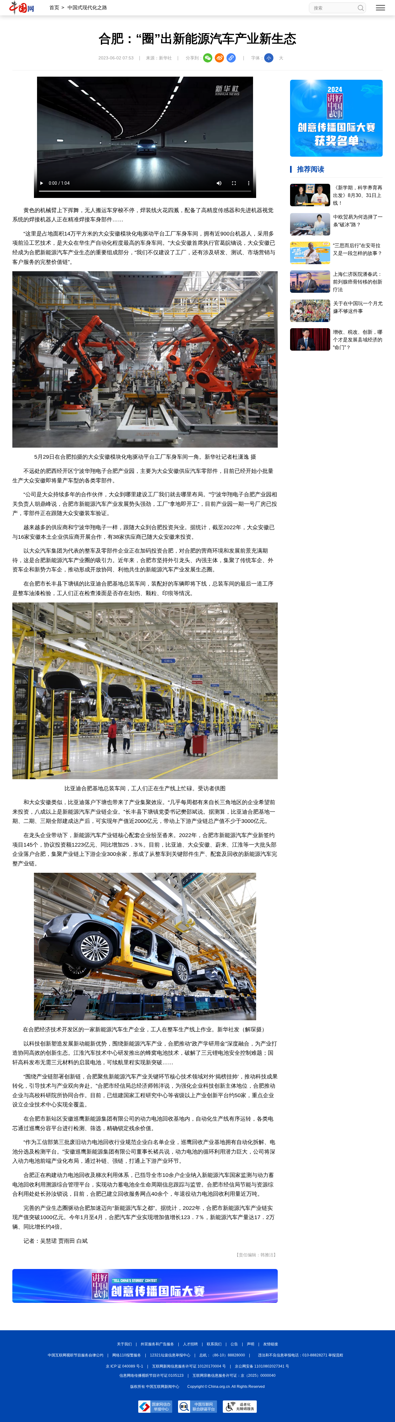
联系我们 (214, 1344)
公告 (234, 1344)
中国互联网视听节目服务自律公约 (75, 1355)
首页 (54, 7)
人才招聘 (190, 1344)
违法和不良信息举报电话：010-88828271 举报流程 (300, 1355)
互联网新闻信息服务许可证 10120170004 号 (189, 1366)
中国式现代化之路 (87, 7)
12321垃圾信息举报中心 (170, 1355)
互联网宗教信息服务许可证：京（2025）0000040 (234, 1375)
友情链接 (270, 1344)
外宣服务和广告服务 (157, 1344)
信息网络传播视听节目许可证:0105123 (151, 1375)
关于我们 (124, 1344)
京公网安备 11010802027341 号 (262, 1366)
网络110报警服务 (126, 1355)
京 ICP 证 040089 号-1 (124, 1366)
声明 (250, 1344)
